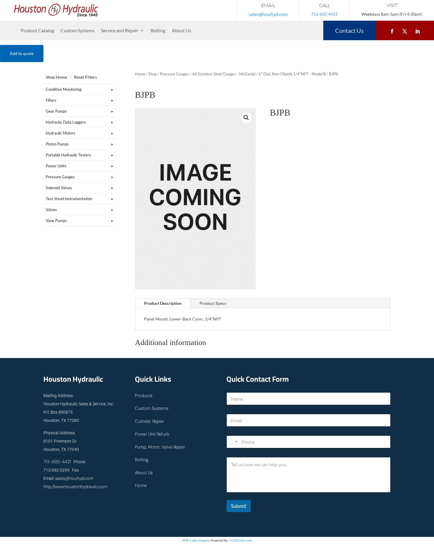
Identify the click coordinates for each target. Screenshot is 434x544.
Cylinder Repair (149, 421)
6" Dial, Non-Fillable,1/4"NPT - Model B (292, 74)
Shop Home (56, 77)
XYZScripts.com (241, 540)
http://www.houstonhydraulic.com (75, 487)
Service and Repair (119, 30)
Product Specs (213, 303)
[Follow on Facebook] (392, 30)
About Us (181, 30)
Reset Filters (85, 77)
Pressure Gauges (174, 74)
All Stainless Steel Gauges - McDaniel (223, 74)
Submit (238, 506)
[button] (246, 117)
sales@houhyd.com (268, 14)
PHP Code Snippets (196, 540)
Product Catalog (37, 30)
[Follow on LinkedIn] (417, 30)
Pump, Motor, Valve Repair (160, 447)
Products (143, 396)
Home (140, 74)
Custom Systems (77, 30)
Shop (153, 74)
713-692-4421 (57, 462)
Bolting (158, 30)
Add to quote (22, 53)
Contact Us (349, 30)
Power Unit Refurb (152, 434)
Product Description (163, 303)
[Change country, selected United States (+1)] (232, 441)
